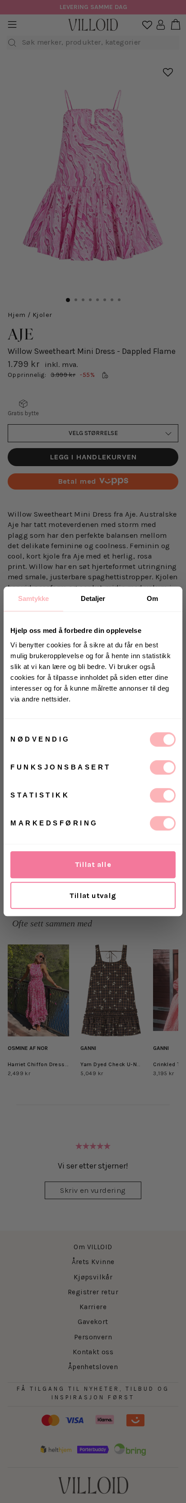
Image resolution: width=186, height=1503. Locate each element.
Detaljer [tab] (93, 598)
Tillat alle (93, 864)
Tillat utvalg (93, 895)
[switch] (163, 767)
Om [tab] (152, 598)
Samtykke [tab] (33, 598)
